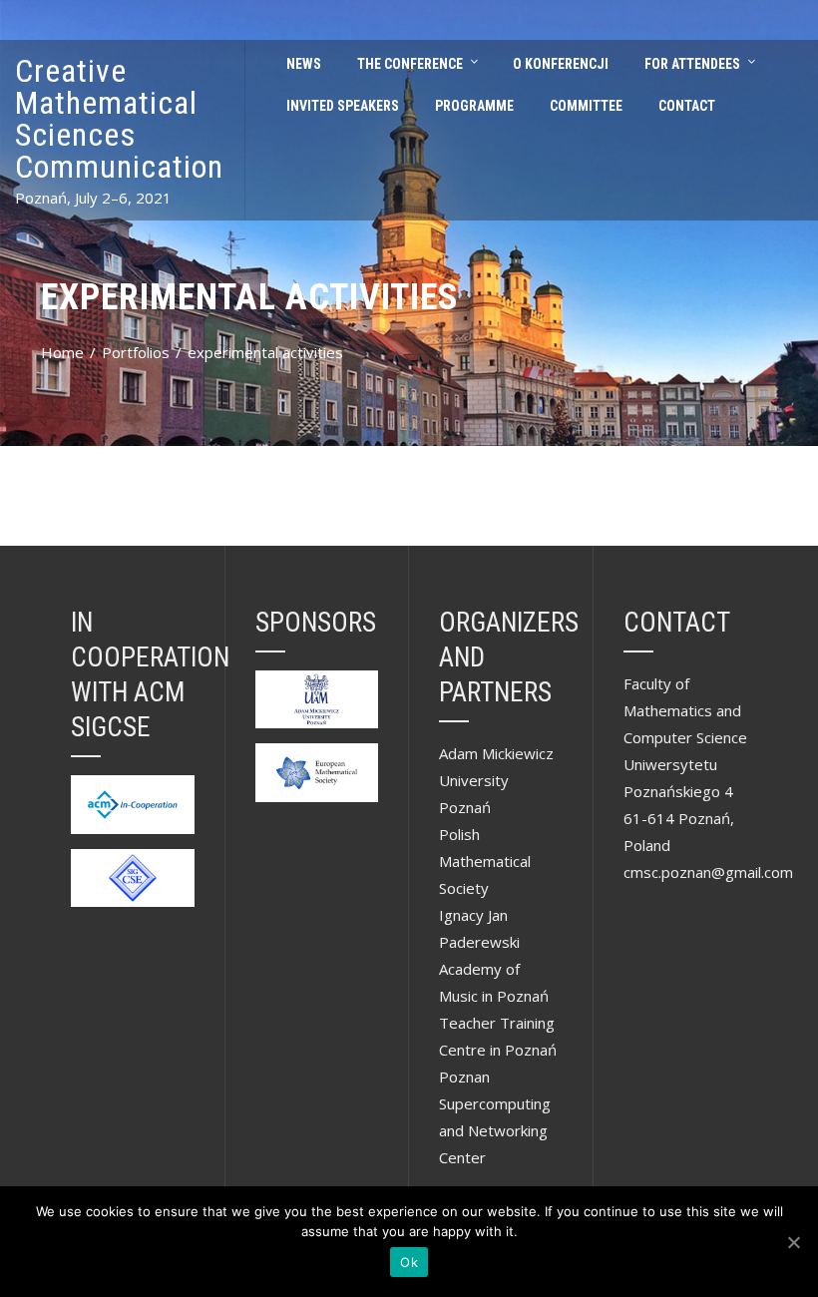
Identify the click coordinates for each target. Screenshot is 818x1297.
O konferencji (561, 64)
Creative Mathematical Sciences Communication (119, 119)
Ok (409, 1262)
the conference (410, 64)
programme (474, 106)
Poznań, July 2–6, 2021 (93, 198)
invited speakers (342, 106)
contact (686, 106)
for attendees (692, 64)
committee (586, 106)
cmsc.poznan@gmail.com (708, 872)
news (303, 64)
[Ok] (793, 1242)
